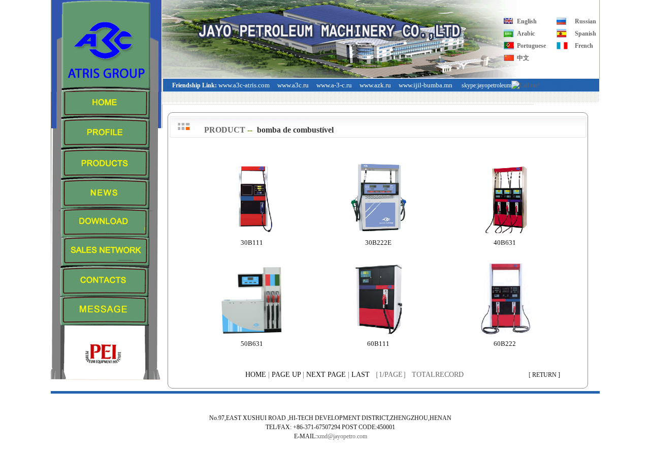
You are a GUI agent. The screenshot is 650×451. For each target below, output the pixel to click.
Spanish (585, 33)
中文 (523, 57)
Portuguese (531, 45)
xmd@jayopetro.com (342, 436)
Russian (585, 21)
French (584, 45)
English (527, 21)
